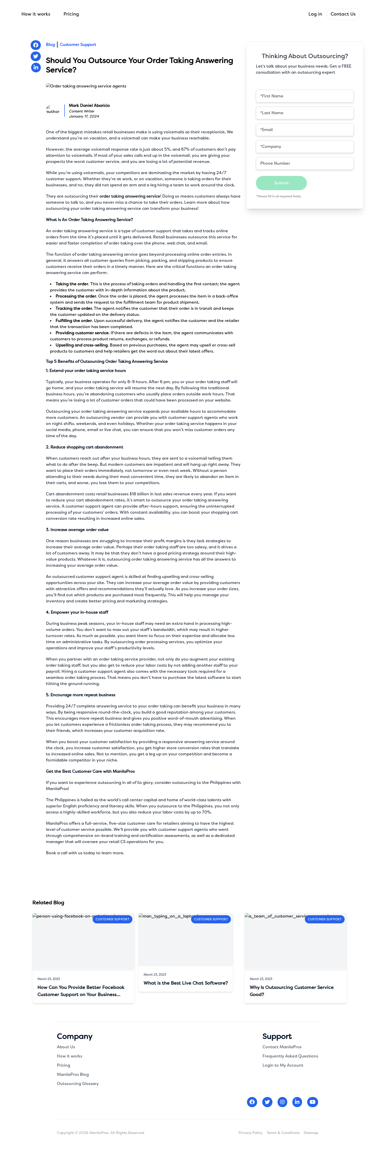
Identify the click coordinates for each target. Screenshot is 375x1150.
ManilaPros (57, 823)
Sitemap (311, 1132)
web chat (176, 243)
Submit (281, 183)
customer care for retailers (153, 823)
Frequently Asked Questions (290, 1056)
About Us (66, 1047)
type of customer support (146, 231)
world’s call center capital (132, 800)
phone (78, 429)
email (201, 243)
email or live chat (104, 429)
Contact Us (343, 14)
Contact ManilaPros (282, 1047)
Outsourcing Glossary (78, 1083)
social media (58, 429)
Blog (50, 44)
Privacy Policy (250, 1132)
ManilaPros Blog (73, 1074)
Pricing (71, 14)
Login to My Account (282, 1065)
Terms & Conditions (283, 1132)
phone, (159, 243)
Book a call (56, 853)
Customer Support (78, 44)
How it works (35, 14)
